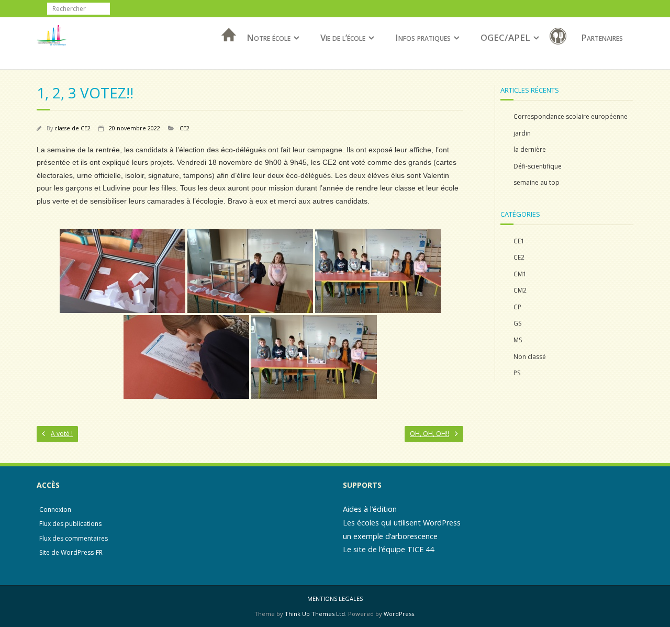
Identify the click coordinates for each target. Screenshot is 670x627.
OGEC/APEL (505, 37)
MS (517, 339)
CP (517, 307)
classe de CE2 (72, 128)
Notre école (269, 37)
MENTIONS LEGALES (335, 598)
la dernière (529, 149)
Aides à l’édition (370, 509)
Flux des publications (70, 523)
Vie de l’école (342, 37)
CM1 (520, 274)
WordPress (399, 614)
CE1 (518, 241)
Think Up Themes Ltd (315, 614)
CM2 (520, 290)
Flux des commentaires (73, 538)
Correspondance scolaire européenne (570, 116)
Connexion (55, 509)
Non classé (529, 356)
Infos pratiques (423, 37)
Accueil (225, 48)
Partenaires (602, 37)
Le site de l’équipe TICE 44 (388, 549)
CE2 (184, 128)
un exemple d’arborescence (390, 536)
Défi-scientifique (537, 166)
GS (517, 323)
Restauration (560, 38)
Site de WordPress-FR (71, 552)
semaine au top (536, 182)
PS (516, 372)
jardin (522, 133)
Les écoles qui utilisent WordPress (402, 523)
